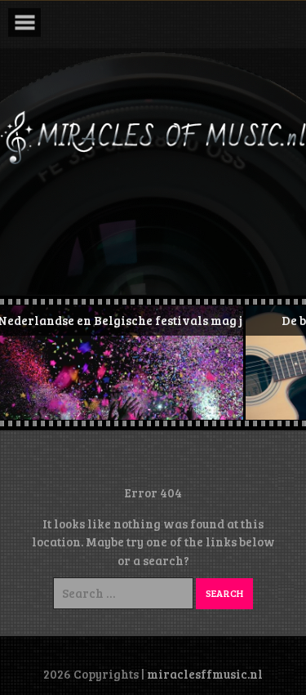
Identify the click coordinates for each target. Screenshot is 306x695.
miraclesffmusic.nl (205, 674)
